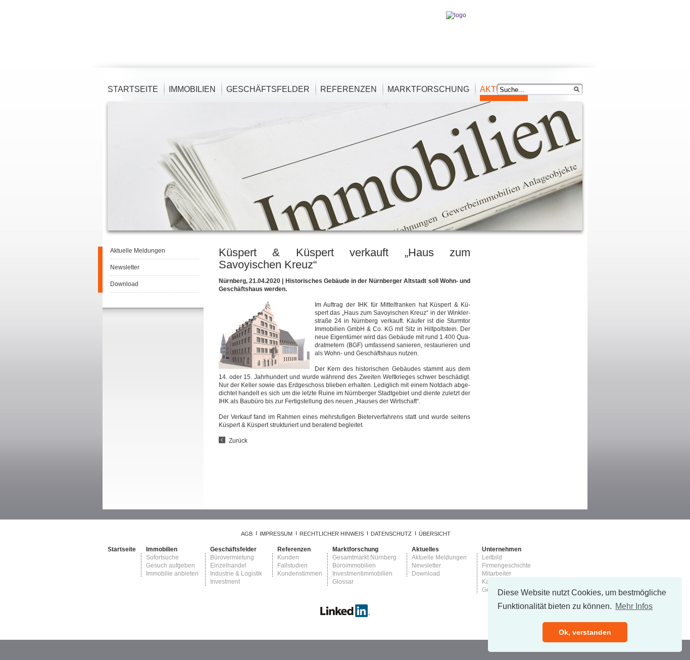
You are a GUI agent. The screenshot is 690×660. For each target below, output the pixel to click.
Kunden (288, 557)
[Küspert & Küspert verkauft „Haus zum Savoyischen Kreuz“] (264, 366)
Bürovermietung (232, 557)
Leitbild (492, 557)
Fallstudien (292, 565)
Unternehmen (501, 549)
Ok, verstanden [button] (585, 632)
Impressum (276, 534)
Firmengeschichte (506, 565)
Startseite (133, 89)
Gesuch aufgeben (170, 565)
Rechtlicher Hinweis (332, 534)
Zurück (238, 440)
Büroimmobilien (354, 565)
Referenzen (348, 89)
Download (124, 284)
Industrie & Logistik (236, 573)
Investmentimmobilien (362, 573)
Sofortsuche (162, 557)
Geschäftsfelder (268, 89)
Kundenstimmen (299, 573)
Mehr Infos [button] (634, 606)
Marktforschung (428, 89)
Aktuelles (425, 549)
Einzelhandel (228, 565)
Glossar (343, 581)
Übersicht (435, 534)
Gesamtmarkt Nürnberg (364, 557)
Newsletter (124, 267)
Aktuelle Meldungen (137, 250)
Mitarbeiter (496, 573)
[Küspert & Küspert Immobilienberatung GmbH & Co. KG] (345, 615)
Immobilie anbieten (172, 573)
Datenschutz (391, 534)
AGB (247, 534)
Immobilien (192, 89)
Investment (225, 581)
